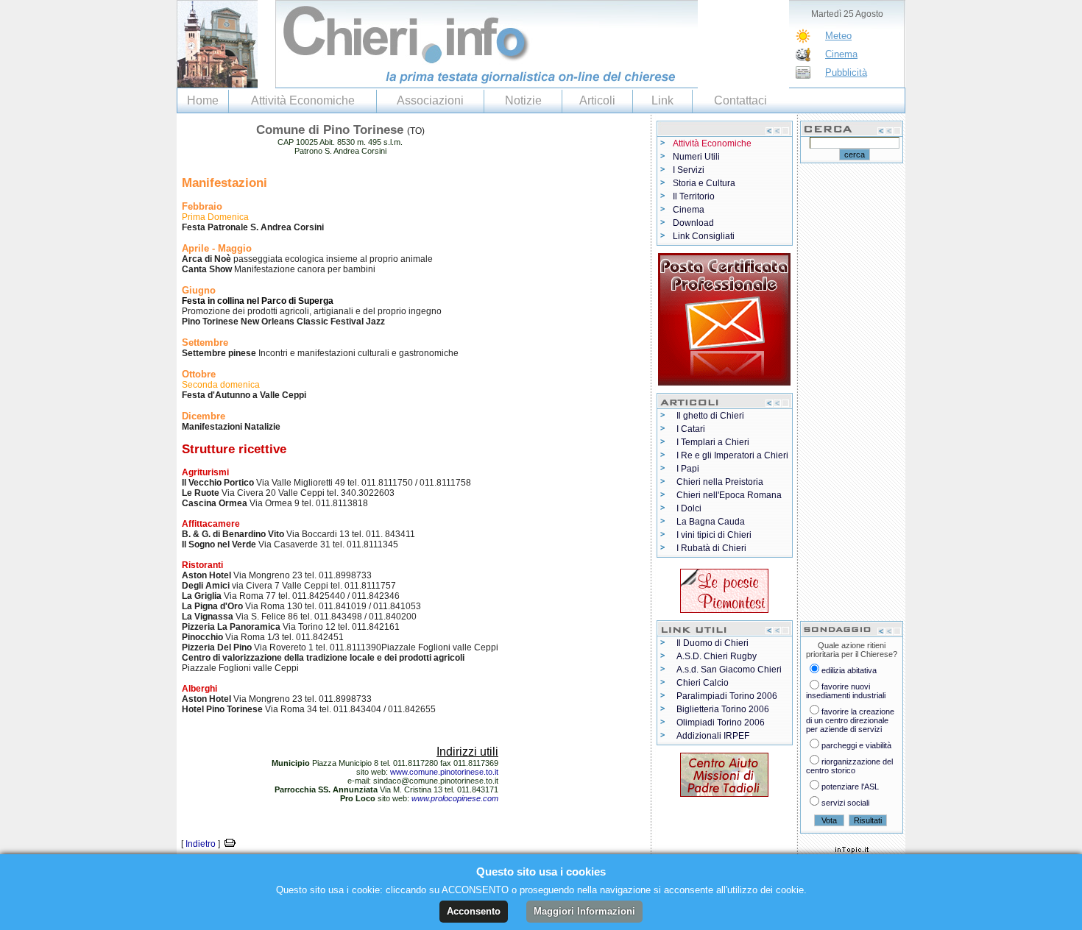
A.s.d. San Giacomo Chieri (729, 669)
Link (662, 100)
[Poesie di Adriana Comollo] (724, 588)
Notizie (523, 100)
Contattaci (740, 100)
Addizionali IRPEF (712, 736)
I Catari (690, 429)
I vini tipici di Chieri (714, 535)
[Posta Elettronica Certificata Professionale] (724, 316)
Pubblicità (846, 72)
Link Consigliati (704, 236)
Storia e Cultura (704, 183)
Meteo (838, 35)
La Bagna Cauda (710, 522)
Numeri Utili (696, 157)
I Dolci (688, 508)
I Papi (687, 469)
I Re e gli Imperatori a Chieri (732, 455)
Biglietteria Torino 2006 (722, 709)
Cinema (841, 54)
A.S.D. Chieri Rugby (716, 656)
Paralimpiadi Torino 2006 (726, 696)
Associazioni (430, 100)
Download (693, 223)
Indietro (200, 844)
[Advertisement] (851, 391)
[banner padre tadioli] (724, 772)
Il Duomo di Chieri (712, 643)
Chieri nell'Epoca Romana (729, 495)
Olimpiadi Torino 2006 (720, 722)
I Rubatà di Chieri (711, 548)
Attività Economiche (303, 100)
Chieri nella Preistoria (719, 482)
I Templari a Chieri (712, 442)
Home (203, 100)
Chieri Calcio (702, 683)
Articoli (597, 100)
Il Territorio (694, 196)
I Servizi (688, 170)
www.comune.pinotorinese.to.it (444, 771)
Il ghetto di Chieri (710, 416)
